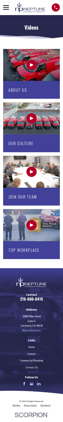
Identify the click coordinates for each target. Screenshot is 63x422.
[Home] (30, 7)
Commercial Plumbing (31, 360)
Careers (31, 354)
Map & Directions (31, 330)
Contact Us (31, 367)
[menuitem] (16, 405)
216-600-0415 (31, 299)
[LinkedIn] (39, 384)
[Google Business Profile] (31, 384)
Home (31, 347)
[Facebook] (24, 384)
